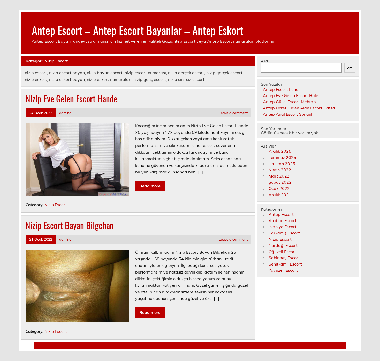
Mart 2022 (279, 176)
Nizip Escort (55, 204)
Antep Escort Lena (281, 89)
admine (65, 112)
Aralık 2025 (280, 151)
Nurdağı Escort (283, 245)
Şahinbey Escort (284, 257)
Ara (264, 60)
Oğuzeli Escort (282, 251)
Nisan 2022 (280, 169)
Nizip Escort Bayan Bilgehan (70, 225)
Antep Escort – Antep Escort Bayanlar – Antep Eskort (137, 29)
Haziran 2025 (282, 163)
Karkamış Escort (284, 232)
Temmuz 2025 (282, 157)
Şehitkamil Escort (285, 264)
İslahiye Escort (283, 226)
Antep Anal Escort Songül (287, 114)
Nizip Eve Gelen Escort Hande (71, 98)
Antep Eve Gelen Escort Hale (290, 95)
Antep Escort (281, 214)
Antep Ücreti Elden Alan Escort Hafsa (299, 107)
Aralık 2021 (280, 194)
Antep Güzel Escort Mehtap (289, 101)
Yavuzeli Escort (283, 270)
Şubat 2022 (280, 182)
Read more (150, 185)
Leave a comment (233, 112)
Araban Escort (283, 220)
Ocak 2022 (279, 188)
